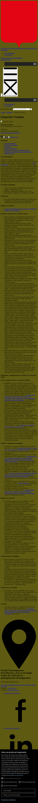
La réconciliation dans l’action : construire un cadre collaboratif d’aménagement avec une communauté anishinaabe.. (19, 491)
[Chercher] (2, 95)
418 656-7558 (12, 688)
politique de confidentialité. (16, 775)
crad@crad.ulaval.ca (13, 690)
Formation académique (11, 145)
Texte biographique (10, 143)
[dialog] (19, 776)
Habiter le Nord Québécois (12, 210)
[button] (8, 800)
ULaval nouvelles (9, 53)
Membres (9, 112)
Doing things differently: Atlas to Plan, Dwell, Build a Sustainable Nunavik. (20, 449)
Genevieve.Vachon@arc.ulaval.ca (10, 133)
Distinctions (7, 147)
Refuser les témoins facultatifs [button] (12, 795)
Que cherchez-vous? (7, 109)
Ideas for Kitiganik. (23, 483)
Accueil (3, 112)
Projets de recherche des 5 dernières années (17, 150)
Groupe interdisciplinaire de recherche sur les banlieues (20, 209)
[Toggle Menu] (34, 64)
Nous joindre (8, 55)
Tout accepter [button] (7, 790)
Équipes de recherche (10, 148)
